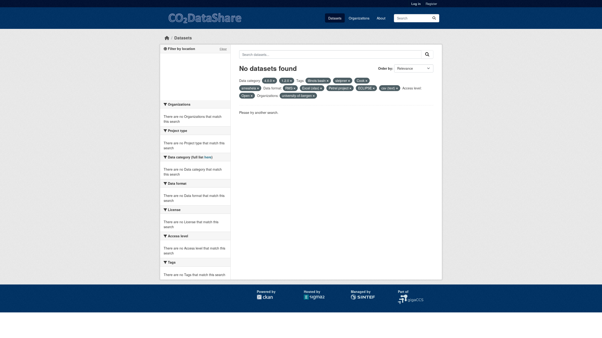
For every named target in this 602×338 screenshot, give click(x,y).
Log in (416, 3)
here (207, 157)
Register (431, 3)
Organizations (359, 18)
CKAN (265, 297)
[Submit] (434, 18)
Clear (223, 49)
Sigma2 (318, 297)
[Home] (167, 38)
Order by (385, 68)
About (381, 18)
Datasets (334, 18)
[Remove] (274, 81)
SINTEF (357, 297)
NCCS (402, 297)
